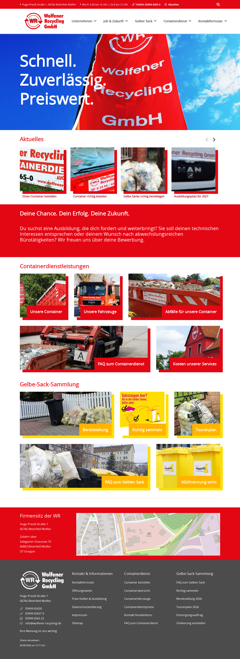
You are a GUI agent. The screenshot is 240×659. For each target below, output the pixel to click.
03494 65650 (33, 608)
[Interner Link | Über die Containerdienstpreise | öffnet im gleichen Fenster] (188, 348)
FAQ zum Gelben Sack (190, 582)
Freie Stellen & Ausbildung (89, 599)
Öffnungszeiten (82, 591)
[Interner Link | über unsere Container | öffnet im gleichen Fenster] (43, 295)
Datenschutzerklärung (87, 607)
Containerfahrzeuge (137, 599)
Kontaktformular (83, 582)
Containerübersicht (137, 591)
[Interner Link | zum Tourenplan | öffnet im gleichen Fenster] (197, 414)
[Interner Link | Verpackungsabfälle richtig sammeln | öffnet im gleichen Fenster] (143, 414)
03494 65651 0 (34, 613)
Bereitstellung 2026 (189, 599)
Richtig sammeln (187, 591)
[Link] (44, 21)
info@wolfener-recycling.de (43, 623)
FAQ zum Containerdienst (141, 623)
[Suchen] (218, 4)
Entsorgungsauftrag (189, 615)
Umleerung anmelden (190, 623)
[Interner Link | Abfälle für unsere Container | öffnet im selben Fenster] (174, 295)
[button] (214, 139)
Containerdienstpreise (139, 607)
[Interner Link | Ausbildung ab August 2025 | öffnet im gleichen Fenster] (120, 230)
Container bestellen (137, 582)
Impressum (79, 615)
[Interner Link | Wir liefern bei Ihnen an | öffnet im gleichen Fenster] (84, 348)
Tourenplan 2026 (187, 607)
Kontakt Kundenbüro (138, 615)
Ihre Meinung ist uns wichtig (38, 631)
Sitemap (77, 623)
